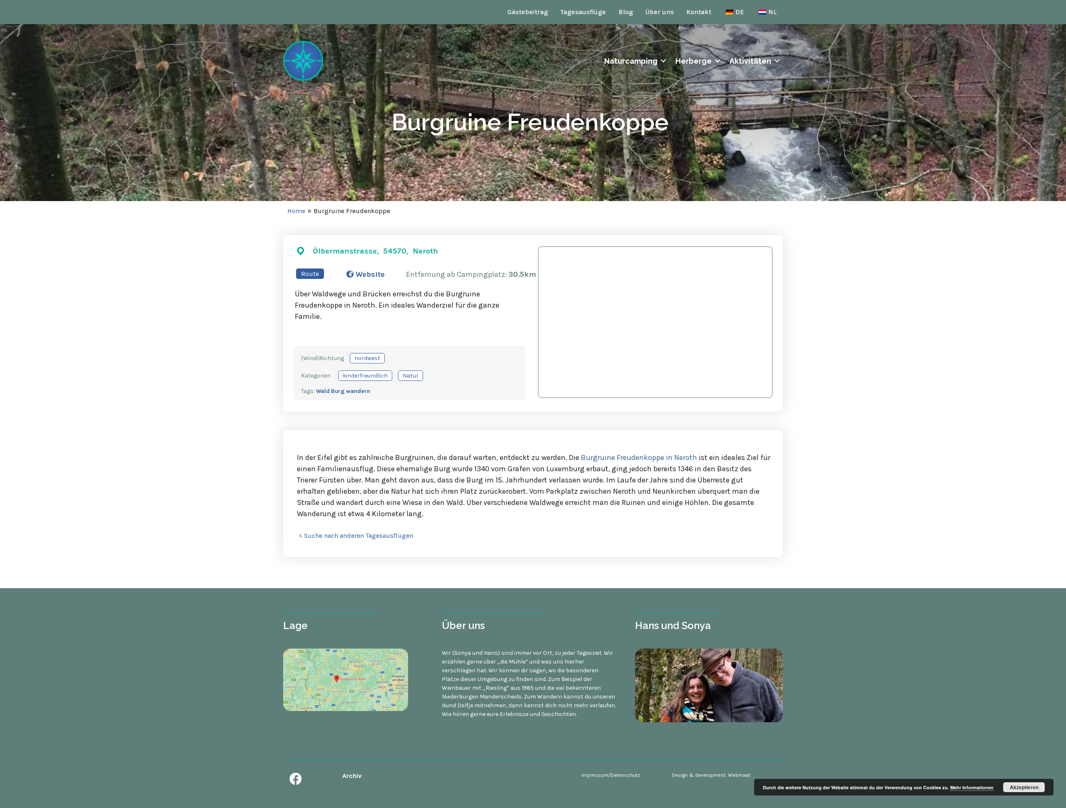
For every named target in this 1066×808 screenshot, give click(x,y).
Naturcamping (631, 61)
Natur (410, 375)
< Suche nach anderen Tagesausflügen (356, 535)
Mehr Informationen (972, 787)
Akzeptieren (1024, 787)
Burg (338, 391)
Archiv (351, 776)
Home (296, 211)
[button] (295, 778)
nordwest (367, 358)
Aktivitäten (750, 61)
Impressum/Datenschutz (611, 775)
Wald (323, 391)
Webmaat (739, 775)
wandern (358, 391)
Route (310, 274)
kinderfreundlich (365, 375)
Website (369, 274)
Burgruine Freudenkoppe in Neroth (639, 457)
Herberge (693, 61)
